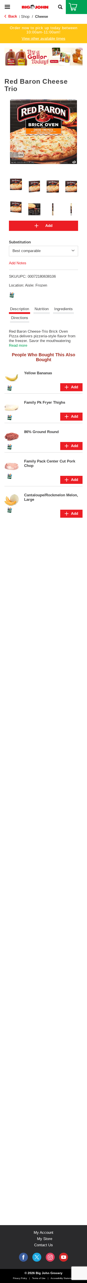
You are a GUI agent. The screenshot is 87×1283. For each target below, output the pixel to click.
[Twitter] (36, 1257)
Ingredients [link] (63, 309)
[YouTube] (50, 1257)
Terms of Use (39, 1278)
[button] (40, 58)
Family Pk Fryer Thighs (44, 402)
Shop (25, 16)
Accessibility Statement (62, 1278)
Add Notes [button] (17, 263)
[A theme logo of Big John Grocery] (35, 7)
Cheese (41, 16)
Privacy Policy (20, 1278)
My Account (43, 1232)
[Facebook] (23, 1257)
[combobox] (43, 251)
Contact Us (43, 1245)
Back (12, 16)
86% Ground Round (41, 432)
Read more (18, 345)
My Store (44, 1239)
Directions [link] (19, 318)
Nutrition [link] (42, 309)
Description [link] (19, 309)
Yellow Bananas (38, 373)
